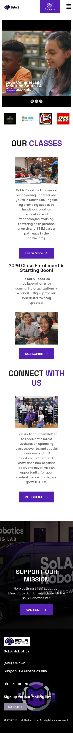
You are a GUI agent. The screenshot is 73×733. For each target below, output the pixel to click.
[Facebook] (6, 684)
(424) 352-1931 (14, 663)
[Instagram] (13, 684)
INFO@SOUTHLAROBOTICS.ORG (25, 671)
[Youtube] (19, 684)
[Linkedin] (26, 684)
